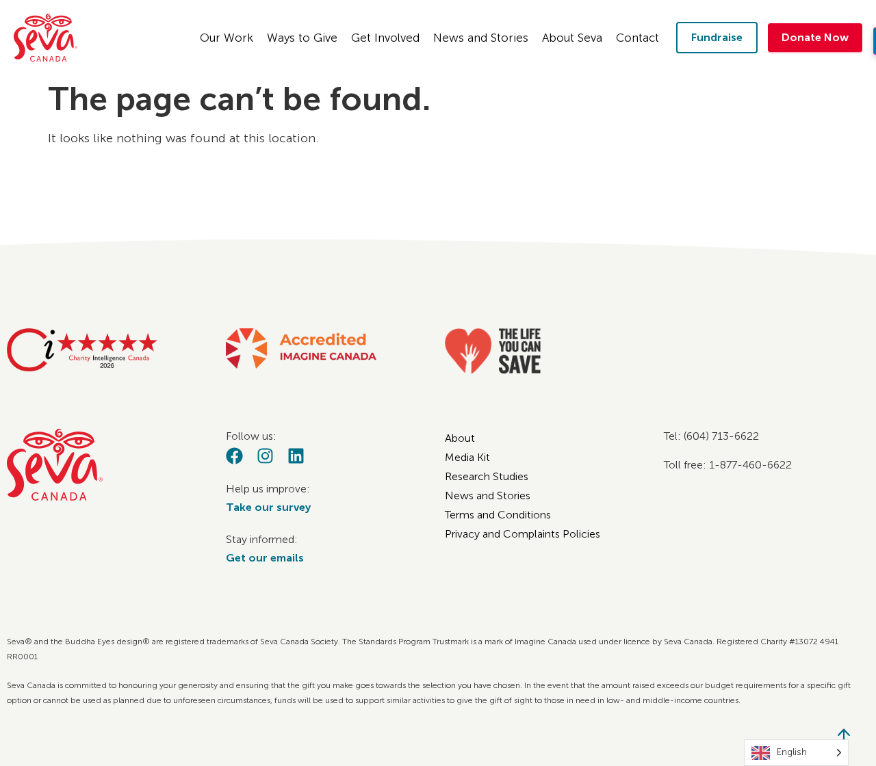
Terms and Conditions (498, 514)
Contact (637, 37)
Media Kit (467, 457)
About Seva (572, 37)
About (460, 438)
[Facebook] (234, 455)
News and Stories (480, 37)
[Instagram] (265, 455)
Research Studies (486, 476)
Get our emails (265, 557)
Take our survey (268, 507)
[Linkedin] (296, 455)
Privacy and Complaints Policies (522, 533)
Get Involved (385, 37)
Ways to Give (302, 37)
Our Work (226, 37)
